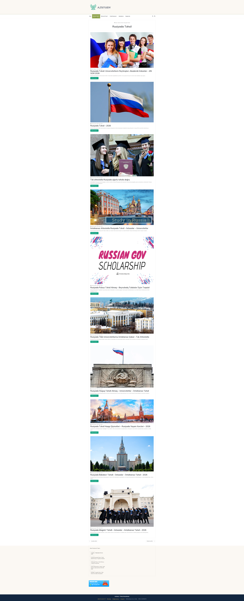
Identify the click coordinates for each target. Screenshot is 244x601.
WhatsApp (109, 598)
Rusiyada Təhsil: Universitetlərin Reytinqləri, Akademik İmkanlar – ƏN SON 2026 (121, 72)
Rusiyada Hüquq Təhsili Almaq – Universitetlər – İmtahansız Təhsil (119, 391)
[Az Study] (100, 7)
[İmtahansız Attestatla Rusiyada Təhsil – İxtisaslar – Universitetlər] (122, 207)
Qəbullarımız (121, 16)
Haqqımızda (127, 16)
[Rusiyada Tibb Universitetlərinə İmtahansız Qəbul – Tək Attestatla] (122, 315)
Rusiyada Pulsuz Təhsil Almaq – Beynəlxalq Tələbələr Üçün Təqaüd (119, 287)
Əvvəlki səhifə (94, 541)
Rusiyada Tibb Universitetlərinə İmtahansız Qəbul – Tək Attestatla (119, 337)
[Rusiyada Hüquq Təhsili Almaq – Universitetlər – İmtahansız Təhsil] (122, 366)
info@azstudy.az (115, 598)
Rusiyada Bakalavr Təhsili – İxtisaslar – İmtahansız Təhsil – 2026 (118, 475)
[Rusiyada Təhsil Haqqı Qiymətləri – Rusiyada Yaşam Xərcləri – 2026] (122, 411)
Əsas (90, 16)
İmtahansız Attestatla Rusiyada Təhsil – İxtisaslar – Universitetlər (119, 228)
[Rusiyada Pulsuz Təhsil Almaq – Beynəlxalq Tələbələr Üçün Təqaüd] (122, 260)
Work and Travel (104, 16)
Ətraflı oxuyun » (94, 78)
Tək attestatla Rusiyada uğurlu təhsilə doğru (110, 179)
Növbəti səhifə (150, 541)
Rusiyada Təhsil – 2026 (100, 125)
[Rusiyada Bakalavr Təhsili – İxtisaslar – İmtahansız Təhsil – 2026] (122, 453)
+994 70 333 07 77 (101, 598)
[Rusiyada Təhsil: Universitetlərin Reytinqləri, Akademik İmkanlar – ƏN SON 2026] (122, 50)
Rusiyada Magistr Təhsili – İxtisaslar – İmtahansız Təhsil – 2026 (118, 530)
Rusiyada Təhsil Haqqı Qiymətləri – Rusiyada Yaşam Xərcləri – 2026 (120, 426)
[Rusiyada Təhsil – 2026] (122, 102)
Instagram (122, 598)
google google (93, 123)
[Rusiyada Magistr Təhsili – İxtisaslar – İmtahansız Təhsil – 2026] (122, 506)
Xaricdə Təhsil (96, 16)
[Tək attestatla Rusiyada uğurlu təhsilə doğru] (122, 155)
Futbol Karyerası (113, 16)
